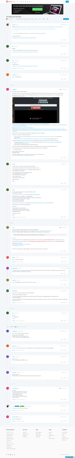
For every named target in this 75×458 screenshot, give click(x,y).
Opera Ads (25, 436)
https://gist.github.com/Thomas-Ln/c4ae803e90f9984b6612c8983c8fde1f (26, 194)
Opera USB (9, 440)
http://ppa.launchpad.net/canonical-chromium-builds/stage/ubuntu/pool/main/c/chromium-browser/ (33, 230)
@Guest (17, 46)
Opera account (25, 433)
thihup (13, 257)
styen (13, 356)
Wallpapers (25, 435)
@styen (13, 282)
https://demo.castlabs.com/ (18, 245)
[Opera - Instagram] (15, 454)
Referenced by (12, 326)
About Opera (64, 432)
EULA (50, 436)
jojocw (13, 164)
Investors (64, 436)
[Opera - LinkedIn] (13, 454)
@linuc (13, 76)
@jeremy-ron (14, 358)
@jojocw (17, 257)
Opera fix (14, 318)
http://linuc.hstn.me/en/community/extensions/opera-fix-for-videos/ (25, 66)
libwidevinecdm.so (28, 142)
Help (37, 429)
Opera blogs (38, 433)
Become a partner (65, 438)
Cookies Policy (51, 435)
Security (50, 432)
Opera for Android (10, 444)
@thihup (13, 315)
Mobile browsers (9, 442)
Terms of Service (52, 438)
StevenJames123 (15, 388)
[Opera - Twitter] (8, 454)
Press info (64, 433)
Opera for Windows (10, 434)
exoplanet (14, 74)
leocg (17, 326)
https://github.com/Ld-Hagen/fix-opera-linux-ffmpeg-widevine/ (24, 37)
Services (25, 429)
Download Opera (38, 9)
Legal (50, 429)
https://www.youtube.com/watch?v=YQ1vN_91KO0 (21, 244)
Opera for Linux (10, 437)
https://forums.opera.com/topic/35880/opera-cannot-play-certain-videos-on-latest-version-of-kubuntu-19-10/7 (35, 136)
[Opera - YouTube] (10, 454)
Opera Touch (9, 447)
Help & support (38, 432)
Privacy (50, 433)
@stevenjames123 (15, 408)
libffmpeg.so (25, 169)
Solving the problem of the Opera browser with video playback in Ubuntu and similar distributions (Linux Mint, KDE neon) (40, 26)
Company (64, 429)
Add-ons (24, 432)
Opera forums (38, 435)
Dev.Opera (38, 436)
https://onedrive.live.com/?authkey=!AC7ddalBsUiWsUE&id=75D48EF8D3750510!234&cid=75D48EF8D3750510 (32, 202)
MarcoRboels (14, 290)
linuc (13, 46)
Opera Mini (9, 445)
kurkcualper (14, 372)
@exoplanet (17, 60)
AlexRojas (14, 280)
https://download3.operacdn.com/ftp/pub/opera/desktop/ (23, 155)
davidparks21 (14, 268)
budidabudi (14, 89)
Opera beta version (10, 438)
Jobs (63, 435)
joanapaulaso (14, 331)
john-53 (13, 24)
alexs (13, 227)
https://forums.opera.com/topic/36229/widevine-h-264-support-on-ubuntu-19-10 (29, 138)
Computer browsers (9, 432)
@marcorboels (15, 333)
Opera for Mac (9, 435)
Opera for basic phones (11, 448)
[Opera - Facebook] (6, 454)
